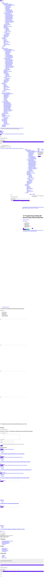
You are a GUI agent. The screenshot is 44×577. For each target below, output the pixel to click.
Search (1, 141)
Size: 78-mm (7, 68)
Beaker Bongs (8, 54)
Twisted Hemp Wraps (9, 18)
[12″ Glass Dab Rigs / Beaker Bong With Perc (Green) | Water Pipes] (8, 449)
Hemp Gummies (6, 34)
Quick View (2, 450)
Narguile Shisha (8, 6)
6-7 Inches (5, 98)
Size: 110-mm (8, 23)
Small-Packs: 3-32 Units (9, 20)
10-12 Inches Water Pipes (9, 11)
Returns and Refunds (30, 188)
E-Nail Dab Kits (8, 32)
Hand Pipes (5, 25)
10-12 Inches (6, 100)
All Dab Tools (7, 33)
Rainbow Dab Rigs (8, 7)
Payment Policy (4, 551)
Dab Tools (5, 77)
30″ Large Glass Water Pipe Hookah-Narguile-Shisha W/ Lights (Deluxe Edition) (14, 477)
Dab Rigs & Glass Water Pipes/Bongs (31, 230)
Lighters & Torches (6, 35)
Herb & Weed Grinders (7, 24)
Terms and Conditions (7, 44)
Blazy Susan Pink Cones (9, 16)
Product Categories (5, 3)
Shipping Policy (6, 41)
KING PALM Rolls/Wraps (9, 63)
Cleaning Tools (6, 36)
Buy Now (28, 229)
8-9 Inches (5, 99)
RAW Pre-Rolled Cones (9, 59)
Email (1, 442)
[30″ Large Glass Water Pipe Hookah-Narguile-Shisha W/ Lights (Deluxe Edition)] (13, 473)
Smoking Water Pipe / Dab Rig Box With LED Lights (9, 503)
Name (1, 440)
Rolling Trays (6, 27)
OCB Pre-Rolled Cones (9, 14)
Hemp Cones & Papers (7, 13)
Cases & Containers (8, 31)
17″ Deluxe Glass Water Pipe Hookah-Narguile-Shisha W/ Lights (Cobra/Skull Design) (15, 469)
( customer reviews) (26, 219)
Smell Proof (7, 28)
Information (4, 38)
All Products (4, 37)
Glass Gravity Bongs (9, 5)
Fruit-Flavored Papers (9, 19)
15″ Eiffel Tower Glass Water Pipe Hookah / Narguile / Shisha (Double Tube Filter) (15, 461)
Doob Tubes (7, 30)
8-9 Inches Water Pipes (9, 10)
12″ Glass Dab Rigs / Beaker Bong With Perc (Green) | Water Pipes (12, 453)
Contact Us (5, 39)
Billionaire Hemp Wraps (9, 17)
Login (42, 149)
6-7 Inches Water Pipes (9, 9)
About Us (5, 40)
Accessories (5, 82)
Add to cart (24, 229)
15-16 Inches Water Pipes (9, 12)
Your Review (2, 439)
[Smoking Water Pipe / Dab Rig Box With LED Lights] (12, 481)
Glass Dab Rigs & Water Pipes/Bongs (9, 4)
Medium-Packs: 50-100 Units (10, 21)
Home (3, 2)
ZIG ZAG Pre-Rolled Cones (9, 15)
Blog (4, 42)
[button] (32, 194)
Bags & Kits (7, 29)
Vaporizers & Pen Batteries (8, 49)
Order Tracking (4, 557)
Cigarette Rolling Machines (8, 26)
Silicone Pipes (8, 8)
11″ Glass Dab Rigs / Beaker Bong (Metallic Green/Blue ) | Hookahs (12, 529)
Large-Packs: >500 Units (9, 22)
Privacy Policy (6, 43)
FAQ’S (5, 45)
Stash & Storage (6, 73)
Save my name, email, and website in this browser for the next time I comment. (12, 444)
